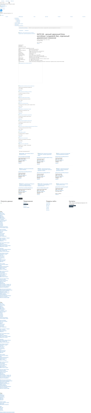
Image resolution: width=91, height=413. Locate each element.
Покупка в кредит (26, 207)
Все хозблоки (2, 255)
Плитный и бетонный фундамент (5, 295)
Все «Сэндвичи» (2, 238)
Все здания (2, 243)
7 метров (1, 225)
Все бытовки (2, 213)
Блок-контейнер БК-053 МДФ (24, 156)
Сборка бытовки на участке (4, 292)
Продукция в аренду (3, 291)
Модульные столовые (4, 246)
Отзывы (47, 208)
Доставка (47, 205)
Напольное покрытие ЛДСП (4, 297)
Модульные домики (3, 267)
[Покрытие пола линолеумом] (23, 137)
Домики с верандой (3, 269)
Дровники (1, 261)
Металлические (2, 218)
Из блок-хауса (2, 233)
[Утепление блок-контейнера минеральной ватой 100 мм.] (27, 126)
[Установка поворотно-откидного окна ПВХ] (21, 132)
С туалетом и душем (3, 310)
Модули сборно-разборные (4, 251)
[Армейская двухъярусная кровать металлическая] (24, 97)
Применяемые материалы (4, 404)
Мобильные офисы (3, 239)
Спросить (57, 194)
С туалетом (2, 256)
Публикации (2, 403)
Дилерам (24, 202)
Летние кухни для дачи (4, 226)
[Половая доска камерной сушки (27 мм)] (25, 120)
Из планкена (2, 234)
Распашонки (2, 235)
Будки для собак (3, 281)
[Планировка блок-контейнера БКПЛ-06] (30, 72)
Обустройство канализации (4, 290)
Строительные (2, 214)
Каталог (1, 394)
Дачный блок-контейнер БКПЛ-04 (25, 171)
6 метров (1, 224)
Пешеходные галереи (3, 254)
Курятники (2, 282)
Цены (1, 406)
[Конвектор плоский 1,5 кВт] (24, 108)
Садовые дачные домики (4, 266)
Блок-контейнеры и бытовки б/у (5, 285)
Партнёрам (25, 204)
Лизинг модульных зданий (4, 402)
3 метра (1, 221)
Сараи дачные (2, 257)
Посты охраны (2, 263)
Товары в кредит (3, 401)
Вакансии (25, 205)
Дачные (1, 215)
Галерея (47, 207)
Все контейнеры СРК (3, 250)
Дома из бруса (2, 268)
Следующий (26, 30)
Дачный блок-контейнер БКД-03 (61, 186)
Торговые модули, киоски (4, 278)
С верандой (2, 219)
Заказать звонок (2, 8)
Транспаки (1, 248)
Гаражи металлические (4, 280)
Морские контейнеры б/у (4, 287)
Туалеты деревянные (3, 273)
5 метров (1, 223)
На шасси (1, 231)
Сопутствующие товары (4, 227)
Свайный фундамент (3, 294)
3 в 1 (1, 258)
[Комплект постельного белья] (23, 103)
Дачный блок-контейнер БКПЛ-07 (43, 172)
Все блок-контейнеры (3, 230)
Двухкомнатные (2, 220)
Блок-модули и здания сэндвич (5, 245)
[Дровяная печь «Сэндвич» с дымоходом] (23, 143)
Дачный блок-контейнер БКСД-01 (62, 172)
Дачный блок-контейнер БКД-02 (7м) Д (44, 157)
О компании (48, 202)
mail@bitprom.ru (2, 6)
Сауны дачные (2, 274)
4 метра (1, 222)
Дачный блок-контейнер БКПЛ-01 (62, 156)
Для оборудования (3, 236)
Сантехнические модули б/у (4, 286)
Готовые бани (2, 272)
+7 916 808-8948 (2, 4)
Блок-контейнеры (25, 27)
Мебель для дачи (3, 293)
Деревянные (2, 217)
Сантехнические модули (4, 264)
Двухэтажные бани (3, 275)
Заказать (38, 43)
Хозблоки (1, 345)
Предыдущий (21, 30)
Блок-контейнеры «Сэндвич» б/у (5, 284)
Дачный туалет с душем (4, 276)
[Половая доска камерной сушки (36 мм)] (25, 114)
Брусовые (1, 216)
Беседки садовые (3, 279)
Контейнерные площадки (4, 253)
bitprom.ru (71, 206)
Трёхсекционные (3, 259)
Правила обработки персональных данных (7, 412)
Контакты (47, 209)
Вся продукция (2, 362)
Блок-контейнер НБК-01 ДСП (42, 187)
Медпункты (2, 240)
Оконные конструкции (3, 296)
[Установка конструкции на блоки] (25, 91)
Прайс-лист (48, 204)
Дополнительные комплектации (5, 379)
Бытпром (20, 27)
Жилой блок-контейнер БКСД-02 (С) (25, 187)
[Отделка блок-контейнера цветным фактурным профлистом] (26, 85)
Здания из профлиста (3, 244)
